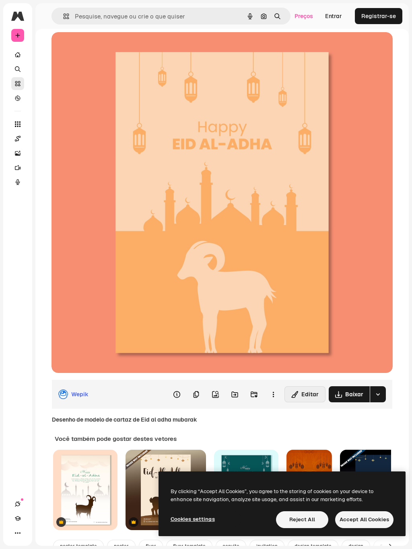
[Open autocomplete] (63, 16)
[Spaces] (17, 138)
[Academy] (17, 518)
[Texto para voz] (17, 182)
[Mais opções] (273, 394)
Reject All (302, 519)
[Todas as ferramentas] (17, 124)
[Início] (17, 54)
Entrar (333, 16)
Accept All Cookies (364, 519)
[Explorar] (17, 98)
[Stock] (17, 83)
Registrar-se (378, 16)
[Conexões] (17, 504)
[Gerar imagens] (17, 153)
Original (103, 47)
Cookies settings (193, 519)
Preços (304, 16)
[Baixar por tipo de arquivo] (378, 394)
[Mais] (17, 532)
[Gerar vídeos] (17, 167)
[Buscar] (17, 69)
